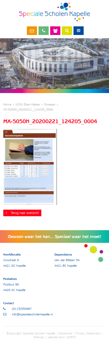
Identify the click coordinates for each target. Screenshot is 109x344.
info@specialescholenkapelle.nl (32, 30)
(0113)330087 (44, 30)
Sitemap (38, 337)
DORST (71, 337)
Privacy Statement (88, 333)
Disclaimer (65, 333)
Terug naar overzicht (25, 213)
